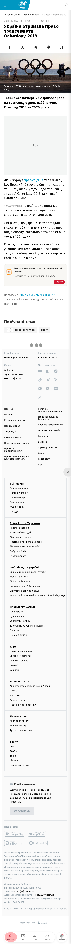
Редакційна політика (15, 420)
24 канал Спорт (12, 15)
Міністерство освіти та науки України (31, 686)
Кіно (13, 646)
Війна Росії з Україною (25, 523)
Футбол (14, 751)
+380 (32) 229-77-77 (24, 891)
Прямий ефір (17, 497)
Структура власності (48, 448)
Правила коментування (50, 425)
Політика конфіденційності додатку (52, 410)
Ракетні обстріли (19, 527)
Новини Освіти (19, 681)
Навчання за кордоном (23, 704)
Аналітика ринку (19, 720)
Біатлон (14, 760)
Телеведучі (10, 432)
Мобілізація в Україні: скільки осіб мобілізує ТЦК (37, 595)
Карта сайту (44, 459)
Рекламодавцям (12, 437)
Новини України (32, 15)
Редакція (9, 415)
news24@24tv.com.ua (16, 357)
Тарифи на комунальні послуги (27, 625)
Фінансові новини (20, 620)
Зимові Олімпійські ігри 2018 (38, 295)
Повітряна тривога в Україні (26, 541)
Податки (14, 630)
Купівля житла (18, 725)
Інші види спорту (19, 765)
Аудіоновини (17, 506)
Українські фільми (20, 655)
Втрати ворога (18, 555)
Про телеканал (12, 426)
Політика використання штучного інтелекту (16, 458)
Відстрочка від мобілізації (24, 590)
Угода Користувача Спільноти (48, 418)
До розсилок (22, 811)
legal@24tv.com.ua (44, 895)
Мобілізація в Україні (24, 567)
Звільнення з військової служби (28, 572)
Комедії (14, 665)
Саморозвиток (18, 700)
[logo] (22, 5)
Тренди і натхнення (21, 730)
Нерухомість (18, 716)
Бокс (12, 746)
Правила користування (16, 443)
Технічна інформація (49, 430)
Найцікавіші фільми (21, 651)
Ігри (40, 465)
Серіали (14, 669)
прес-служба (33, 180)
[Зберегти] (61, 47)
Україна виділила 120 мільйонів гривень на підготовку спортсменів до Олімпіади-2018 (31, 210)
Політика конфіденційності (13, 450)
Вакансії (42, 442)
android (14, 833)
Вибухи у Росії (18, 551)
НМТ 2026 (15, 695)
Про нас (8, 409)
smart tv (14, 843)
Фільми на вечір (19, 660)
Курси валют (17, 616)
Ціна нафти (16, 611)
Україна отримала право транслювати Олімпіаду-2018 (55, 15)
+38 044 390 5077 (47, 357)
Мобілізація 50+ (19, 576)
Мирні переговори (20, 537)
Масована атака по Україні (25, 546)
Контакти (43, 436)
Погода (14, 511)
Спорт (14, 741)
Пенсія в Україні (19, 635)
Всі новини (17, 483)
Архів (41, 453)
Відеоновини (17, 502)
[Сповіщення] (67, 5)
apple (38, 833)
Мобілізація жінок (20, 581)
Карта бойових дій (20, 532)
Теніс (13, 755)
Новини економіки (22, 607)
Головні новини (19, 488)
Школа (13, 690)
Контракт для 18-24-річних (25, 586)
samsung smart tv (38, 843)
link (40, 371)
